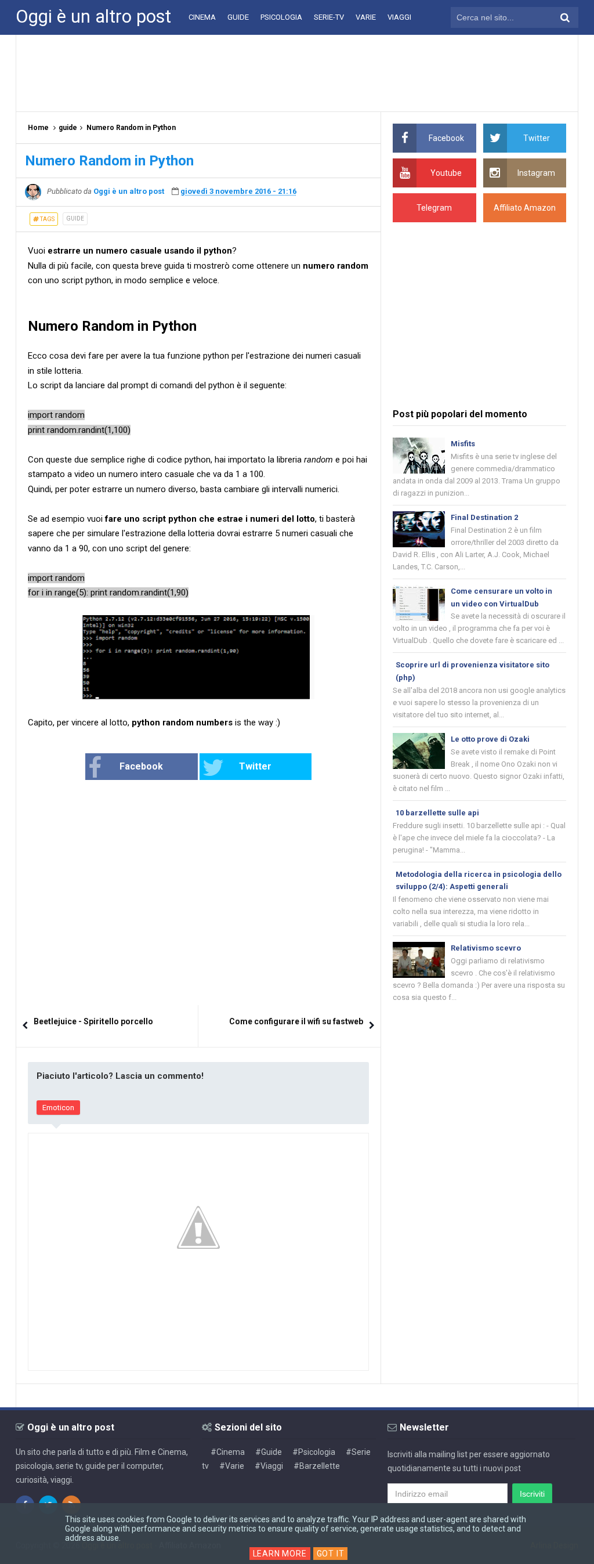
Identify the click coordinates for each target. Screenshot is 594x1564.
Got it (331, 1553)
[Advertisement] (297, 72)
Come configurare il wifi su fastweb (296, 1021)
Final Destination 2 (484, 517)
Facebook (141, 766)
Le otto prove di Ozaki (490, 739)
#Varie (231, 1466)
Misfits (463, 443)
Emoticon (58, 1107)
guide (75, 218)
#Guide (268, 1452)
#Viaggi (269, 1466)
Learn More (280, 1553)
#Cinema (228, 1452)
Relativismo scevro (486, 948)
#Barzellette (317, 1466)
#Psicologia (313, 1452)
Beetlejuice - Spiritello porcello (93, 1021)
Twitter (255, 766)
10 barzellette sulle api (437, 812)
